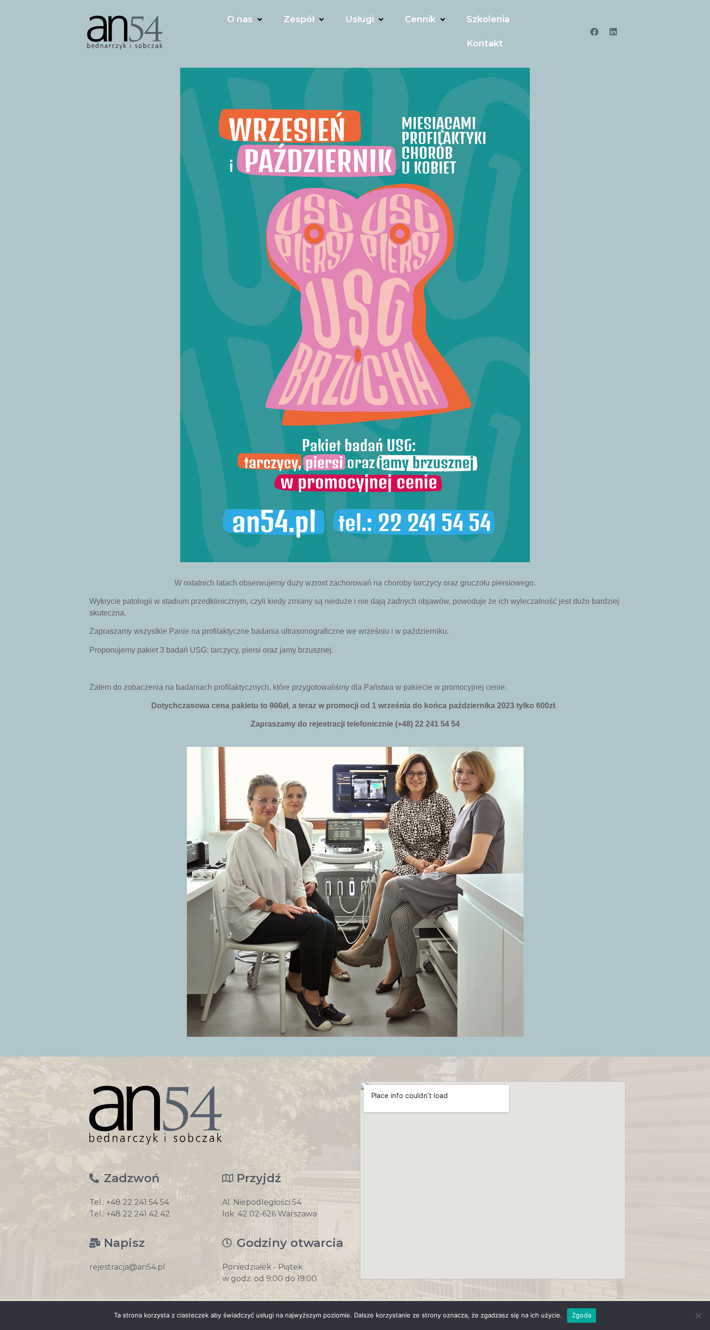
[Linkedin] (613, 31)
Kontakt (485, 43)
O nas (240, 19)
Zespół (299, 19)
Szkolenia (488, 19)
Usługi (359, 19)
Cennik (420, 19)
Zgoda (581, 1315)
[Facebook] (594, 31)
